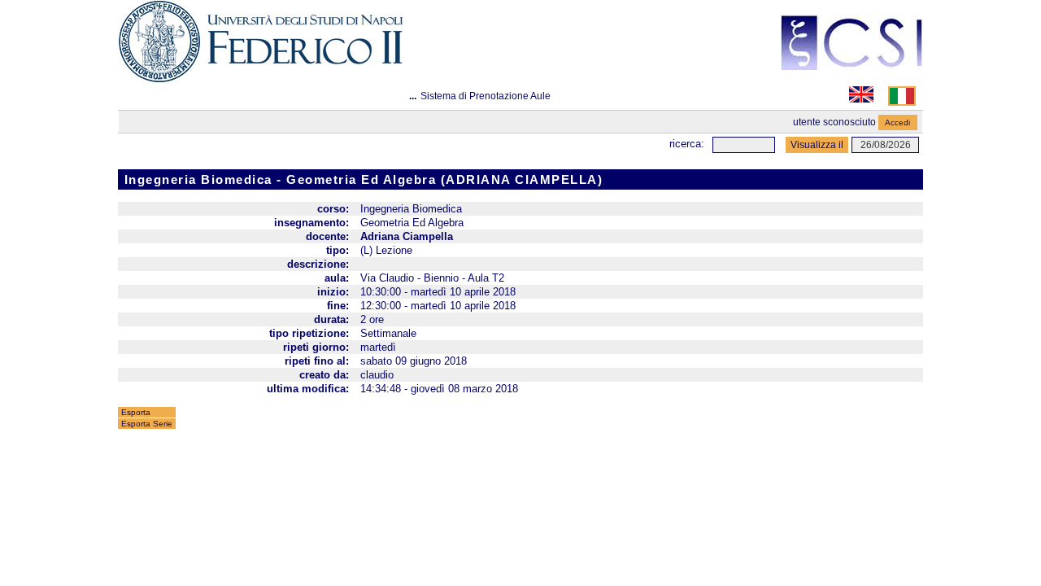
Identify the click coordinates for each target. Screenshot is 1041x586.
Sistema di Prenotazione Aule (485, 96)
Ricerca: (686, 144)
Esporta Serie (146, 423)
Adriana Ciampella (406, 236)
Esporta (135, 412)
